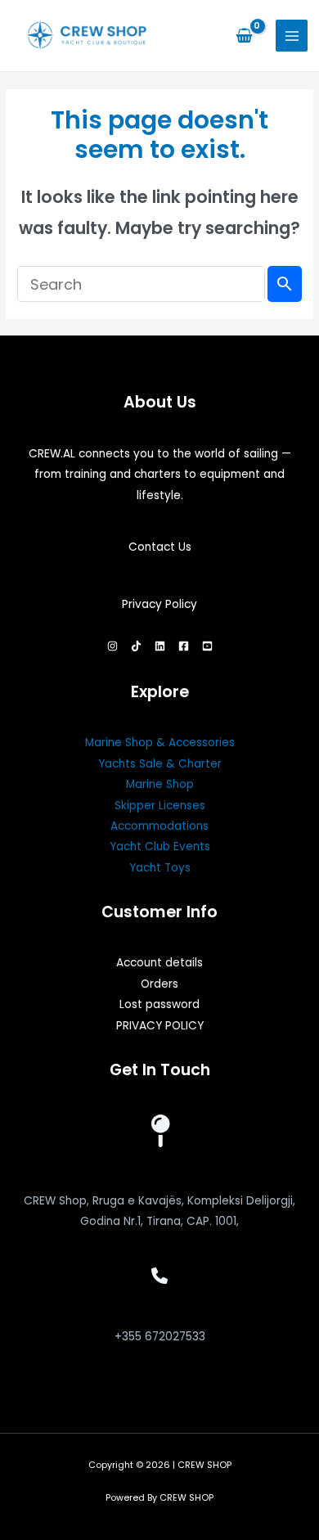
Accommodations (159, 826)
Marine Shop (160, 784)
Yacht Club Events (160, 846)
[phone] (159, 1275)
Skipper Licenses (160, 805)
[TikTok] (136, 646)
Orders (159, 984)
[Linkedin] (160, 646)
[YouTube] (207, 646)
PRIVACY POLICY (160, 1025)
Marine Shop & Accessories (160, 742)
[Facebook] (183, 646)
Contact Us (159, 547)
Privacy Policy (159, 604)
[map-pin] (159, 1130)
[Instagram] (112, 646)
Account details (159, 962)
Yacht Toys (160, 868)
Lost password (159, 1004)
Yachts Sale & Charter (160, 764)
